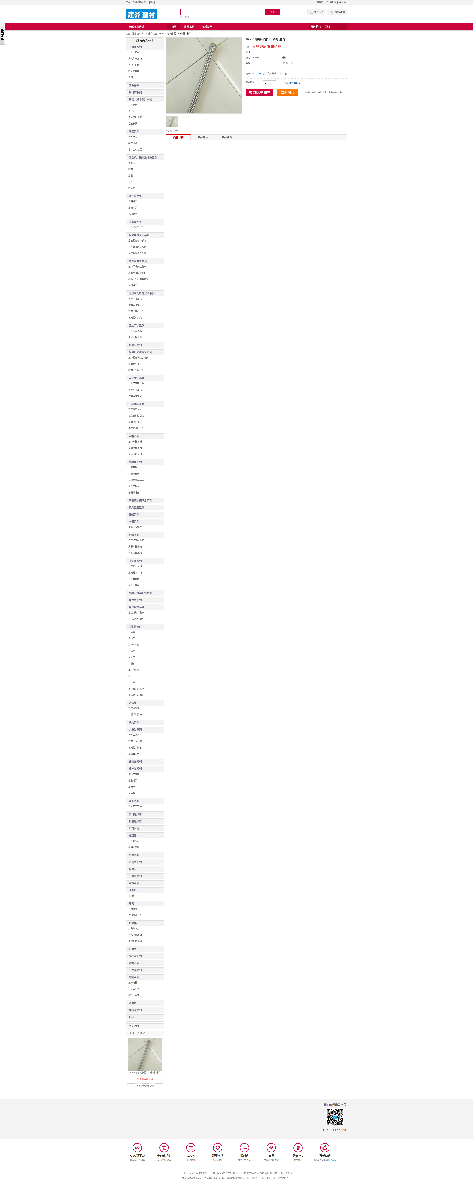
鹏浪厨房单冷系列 (137, 240)
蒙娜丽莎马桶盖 (136, 480)
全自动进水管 (135, 117)
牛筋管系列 (135, 862)
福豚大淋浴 (133, 754)
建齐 (130, 182)
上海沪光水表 (135, 527)
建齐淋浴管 (133, 708)
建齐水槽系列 (135, 441)
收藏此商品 (310, 92)
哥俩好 (131, 793)
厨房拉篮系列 (136, 507)
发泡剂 (131, 787)
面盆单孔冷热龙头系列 (142, 293)
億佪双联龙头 (135, 396)
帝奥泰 (131, 163)
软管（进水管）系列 (136, 33)
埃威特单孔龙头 (136, 317)
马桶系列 (134, 977)
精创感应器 (133, 847)
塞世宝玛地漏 (135, 149)
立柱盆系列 (135, 956)
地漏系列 (134, 131)
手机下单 (322, 92)
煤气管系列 (135, 600)
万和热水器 (133, 928)
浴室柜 (133, 1003)
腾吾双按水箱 (135, 546)
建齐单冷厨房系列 (137, 247)
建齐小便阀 (133, 585)
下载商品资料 (335, 92)
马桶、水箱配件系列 (140, 593)
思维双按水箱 (135, 553)
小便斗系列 (135, 970)
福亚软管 (132, 123)
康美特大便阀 (135, 572)
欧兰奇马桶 (133, 995)
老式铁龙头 (135, 196)
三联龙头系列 (136, 404)
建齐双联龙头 (135, 390)
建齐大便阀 (133, 579)
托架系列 (134, 514)
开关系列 (134, 801)
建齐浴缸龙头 (135, 409)
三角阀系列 (135, 47)
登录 (152, 2)
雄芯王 (131, 169)
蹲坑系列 (134, 963)
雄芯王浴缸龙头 (136, 415)
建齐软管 (152, 33)
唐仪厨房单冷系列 (137, 253)
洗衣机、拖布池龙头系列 (143, 157)
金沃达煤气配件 (136, 612)
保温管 (133, 869)
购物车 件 (339, 12)
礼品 (131, 1017)
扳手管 (131, 111)
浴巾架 (131, 638)
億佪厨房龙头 (135, 364)
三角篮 (131, 632)
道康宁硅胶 (133, 774)
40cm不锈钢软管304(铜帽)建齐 (145, 1072)
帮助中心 (331, 2)
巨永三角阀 (133, 65)
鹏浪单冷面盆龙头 (137, 273)
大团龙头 (132, 201)
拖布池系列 (135, 1010)
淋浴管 (133, 703)
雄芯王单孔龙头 (136, 311)
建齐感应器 (133, 841)
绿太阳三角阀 (135, 58)
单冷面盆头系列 (138, 261)
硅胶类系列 (135, 768)
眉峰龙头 (132, 207)
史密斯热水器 (135, 941)
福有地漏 (132, 143)
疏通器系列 (135, 761)
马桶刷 (131, 651)
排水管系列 (135, 345)
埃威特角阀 (133, 71)
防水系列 (134, 855)
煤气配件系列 (136, 607)
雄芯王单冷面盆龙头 (138, 279)
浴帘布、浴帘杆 (136, 689)
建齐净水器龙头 (136, 227)
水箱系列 (134, 535)
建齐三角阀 (133, 52)
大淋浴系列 (135, 729)
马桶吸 (131, 663)
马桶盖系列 (135, 462)
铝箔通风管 (135, 821)
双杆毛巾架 (133, 645)
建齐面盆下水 (135, 331)
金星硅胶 (132, 780)
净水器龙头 (135, 222)
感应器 (133, 835)
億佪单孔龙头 (135, 305)
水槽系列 (134, 436)
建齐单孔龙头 (135, 299)
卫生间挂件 (135, 626)
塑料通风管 (135, 814)
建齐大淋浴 (133, 735)
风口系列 (134, 828)
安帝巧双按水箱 (136, 540)
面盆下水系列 (136, 325)
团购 (327, 26)
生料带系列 (135, 92)
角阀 (130, 77)
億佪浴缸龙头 (135, 422)
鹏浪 (130, 175)
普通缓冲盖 (133, 492)
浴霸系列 (134, 883)
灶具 (131, 903)
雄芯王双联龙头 (136, 383)
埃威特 (131, 188)
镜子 (130, 676)
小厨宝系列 (135, 876)
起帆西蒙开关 (135, 806)
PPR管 (133, 949)
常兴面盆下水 (135, 337)
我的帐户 (318, 12)
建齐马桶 (132, 982)
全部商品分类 (136, 26)
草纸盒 (131, 657)
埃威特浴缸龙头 (136, 428)
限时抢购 (316, 26)
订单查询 (318, 2)
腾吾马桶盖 (133, 486)
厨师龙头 (132, 285)
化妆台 (131, 682)
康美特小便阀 (135, 566)
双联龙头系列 (136, 378)
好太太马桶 (133, 989)
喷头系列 (134, 722)
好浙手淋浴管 (135, 714)
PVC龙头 (132, 214)
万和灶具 (132, 909)
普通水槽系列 (135, 448)
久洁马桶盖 (133, 474)
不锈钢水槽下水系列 (140, 500)
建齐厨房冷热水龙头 (138, 357)
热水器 (133, 923)
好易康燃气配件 (136, 619)
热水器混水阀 (135, 935)
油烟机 (133, 890)
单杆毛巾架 (133, 670)
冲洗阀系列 (135, 561)
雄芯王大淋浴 (135, 741)
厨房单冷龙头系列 (139, 235)
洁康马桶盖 (133, 467)
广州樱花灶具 (135, 915)
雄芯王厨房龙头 (136, 370)
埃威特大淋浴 (135, 747)
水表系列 (134, 521)
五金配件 (134, 85)
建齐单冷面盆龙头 (137, 266)
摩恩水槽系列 (135, 454)
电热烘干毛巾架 (136, 695)
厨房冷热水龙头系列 (140, 352)
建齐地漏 (132, 137)
